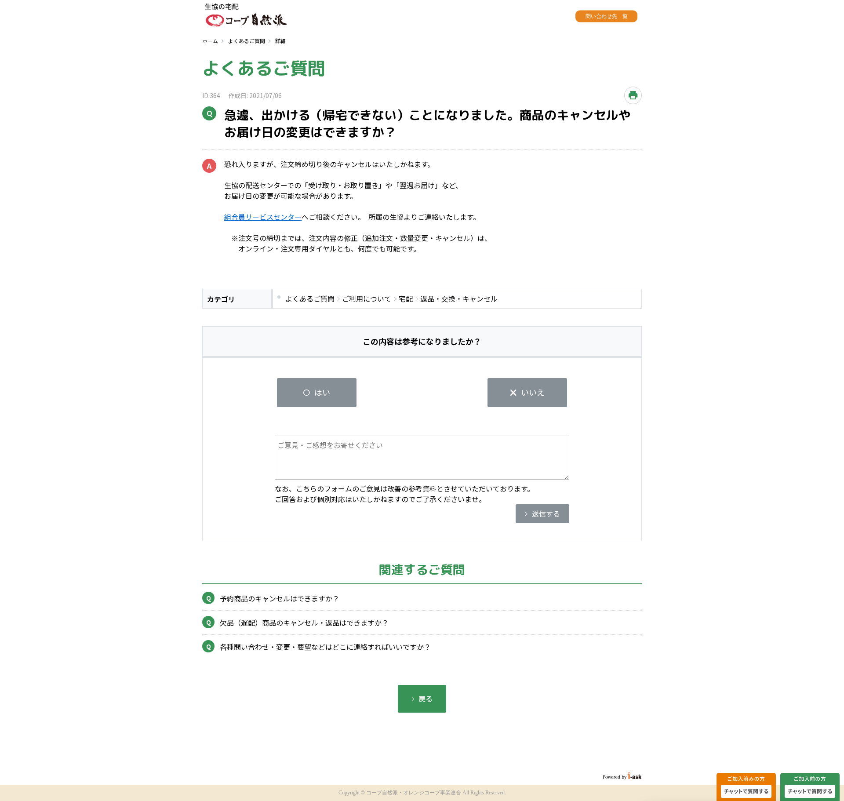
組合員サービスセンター (263, 216)
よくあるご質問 (246, 40)
